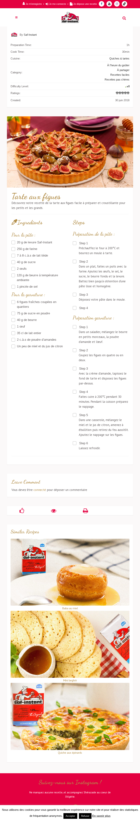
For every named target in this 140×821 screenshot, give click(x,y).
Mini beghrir (70, 680)
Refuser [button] (85, 816)
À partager (123, 70)
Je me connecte (57, 4)
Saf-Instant (30, 34)
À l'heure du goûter (118, 65)
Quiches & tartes (119, 58)
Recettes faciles (119, 74)
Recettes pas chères (117, 79)
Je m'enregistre (34, 4)
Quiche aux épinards (70, 752)
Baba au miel (70, 608)
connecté (40, 490)
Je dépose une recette (85, 4)
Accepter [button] (70, 816)
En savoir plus (101, 815)
